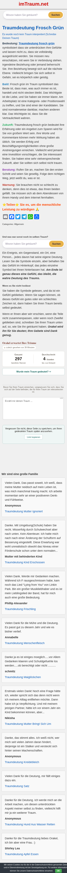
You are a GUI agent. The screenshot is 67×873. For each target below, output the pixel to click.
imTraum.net (33, 4)
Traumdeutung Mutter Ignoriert (24, 511)
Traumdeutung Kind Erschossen (25, 562)
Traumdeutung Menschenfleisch (25, 643)
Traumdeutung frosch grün (37, 43)
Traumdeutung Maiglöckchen (23, 677)
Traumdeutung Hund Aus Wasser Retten (30, 824)
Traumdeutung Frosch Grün (33, 27)
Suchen (55, 14)
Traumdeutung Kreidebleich (22, 762)
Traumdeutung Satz (17, 786)
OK (58, 871)
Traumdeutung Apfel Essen (21, 854)
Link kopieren (33, 437)
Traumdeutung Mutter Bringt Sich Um (28, 723)
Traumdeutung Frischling (20, 609)
